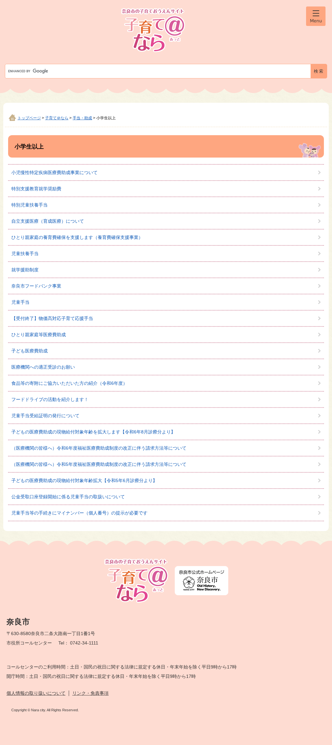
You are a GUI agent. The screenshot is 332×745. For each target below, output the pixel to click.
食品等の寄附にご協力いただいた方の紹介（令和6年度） (69, 383)
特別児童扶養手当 (29, 204)
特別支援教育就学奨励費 (36, 188)
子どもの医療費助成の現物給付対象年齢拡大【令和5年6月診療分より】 (84, 480)
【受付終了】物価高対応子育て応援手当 (52, 318)
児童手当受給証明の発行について (45, 415)
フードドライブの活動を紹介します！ (50, 399)
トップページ (29, 118)
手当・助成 (82, 118)
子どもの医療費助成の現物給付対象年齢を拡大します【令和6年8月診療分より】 (93, 431)
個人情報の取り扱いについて (35, 693)
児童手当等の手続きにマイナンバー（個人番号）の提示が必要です (79, 512)
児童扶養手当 (25, 253)
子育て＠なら (56, 118)
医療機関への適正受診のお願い (43, 367)
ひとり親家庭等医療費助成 (38, 334)
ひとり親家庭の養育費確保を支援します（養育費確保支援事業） (77, 237)
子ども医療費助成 (29, 350)
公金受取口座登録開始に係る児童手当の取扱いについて (68, 496)
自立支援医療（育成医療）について (47, 221)
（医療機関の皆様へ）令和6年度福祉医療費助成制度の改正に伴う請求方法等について (98, 448)
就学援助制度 (25, 269)
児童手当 (20, 302)
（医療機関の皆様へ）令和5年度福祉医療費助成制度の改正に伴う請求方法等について (98, 464)
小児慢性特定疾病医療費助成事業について (54, 172)
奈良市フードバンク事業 (36, 286)
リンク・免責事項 (90, 693)
